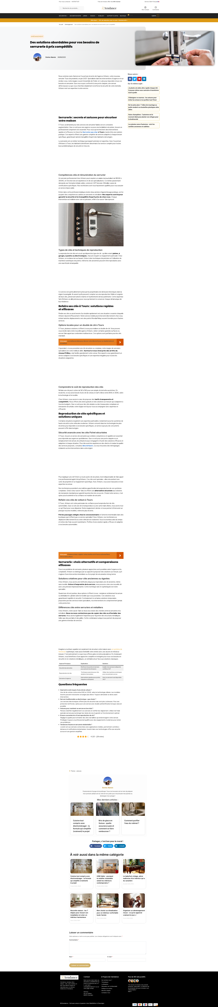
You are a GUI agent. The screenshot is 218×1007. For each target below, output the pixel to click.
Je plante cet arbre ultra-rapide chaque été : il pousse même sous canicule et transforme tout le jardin (143, 90)
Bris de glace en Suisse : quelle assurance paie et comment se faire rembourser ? (106, 825)
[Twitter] (135, 79)
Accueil (61, 24)
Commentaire (74, 940)
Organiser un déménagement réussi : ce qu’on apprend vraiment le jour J (134, 913)
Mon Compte (145, 9)
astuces (78, 771)
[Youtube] (139, 79)
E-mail (109, 957)
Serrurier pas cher (90, 132)
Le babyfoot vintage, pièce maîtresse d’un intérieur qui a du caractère (134, 878)
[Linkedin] (144, 79)
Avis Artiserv (87, 446)
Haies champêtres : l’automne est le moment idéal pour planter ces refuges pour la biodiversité (143, 117)
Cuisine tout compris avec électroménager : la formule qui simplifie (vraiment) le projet (82, 825)
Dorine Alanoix (107, 788)
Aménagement (69, 24)
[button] (155, 15)
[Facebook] (130, 79)
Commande (155, 9)
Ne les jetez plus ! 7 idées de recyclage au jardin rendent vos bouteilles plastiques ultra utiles (143, 107)
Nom (71, 957)
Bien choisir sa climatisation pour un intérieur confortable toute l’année (107, 913)
